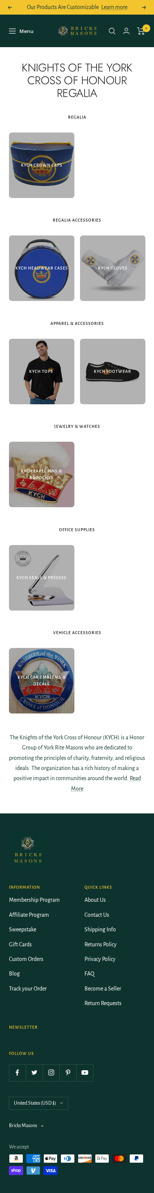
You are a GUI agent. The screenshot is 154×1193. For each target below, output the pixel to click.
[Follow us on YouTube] (84, 1072)
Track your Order (28, 989)
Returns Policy (100, 944)
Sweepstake (22, 929)
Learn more (114, 7)
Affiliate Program (29, 915)
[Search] (112, 31)
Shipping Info (100, 929)
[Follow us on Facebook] (17, 1072)
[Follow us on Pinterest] (67, 1072)
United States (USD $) (35, 1103)
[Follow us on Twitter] (34, 1072)
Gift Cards (20, 944)
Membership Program (34, 900)
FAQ (89, 974)
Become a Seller (102, 989)
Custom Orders (26, 959)
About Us (95, 900)
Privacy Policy (100, 959)
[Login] (126, 31)
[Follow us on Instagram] (51, 1072)
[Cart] (141, 31)
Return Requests (102, 1003)
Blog (14, 974)
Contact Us (96, 915)
